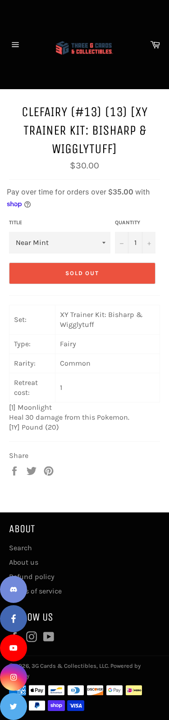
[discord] (13, 589)
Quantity (127, 222)
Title (15, 222)
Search (20, 547)
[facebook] (13, 618)
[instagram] (13, 677)
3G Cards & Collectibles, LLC (70, 665)
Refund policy (32, 576)
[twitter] (13, 706)
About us (23, 562)
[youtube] (13, 647)
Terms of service (35, 591)
